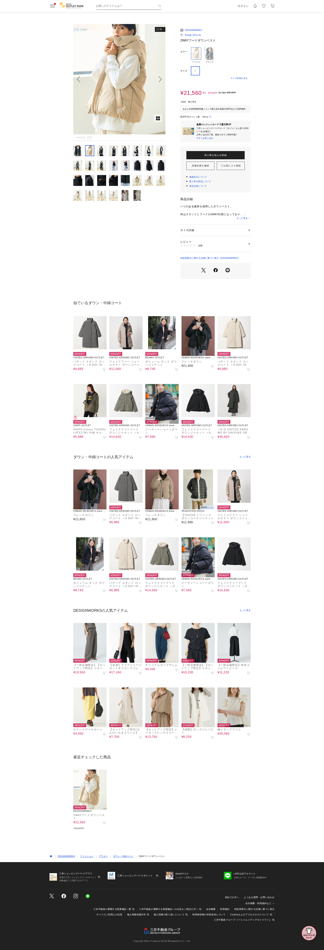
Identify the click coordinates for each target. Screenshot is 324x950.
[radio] (196, 55)
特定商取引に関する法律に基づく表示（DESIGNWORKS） (210, 258)
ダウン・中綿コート (123, 856)
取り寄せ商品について (200, 181)
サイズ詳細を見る (239, 78)
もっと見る (242, 218)
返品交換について (198, 186)
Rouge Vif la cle (193, 35)
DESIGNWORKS (193, 30)
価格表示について (198, 177)
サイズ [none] (183, 71)
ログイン (243, 6)
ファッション (87, 856)
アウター (103, 856)
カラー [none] (183, 51)
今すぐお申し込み (204, 138)
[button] (119, 79)
